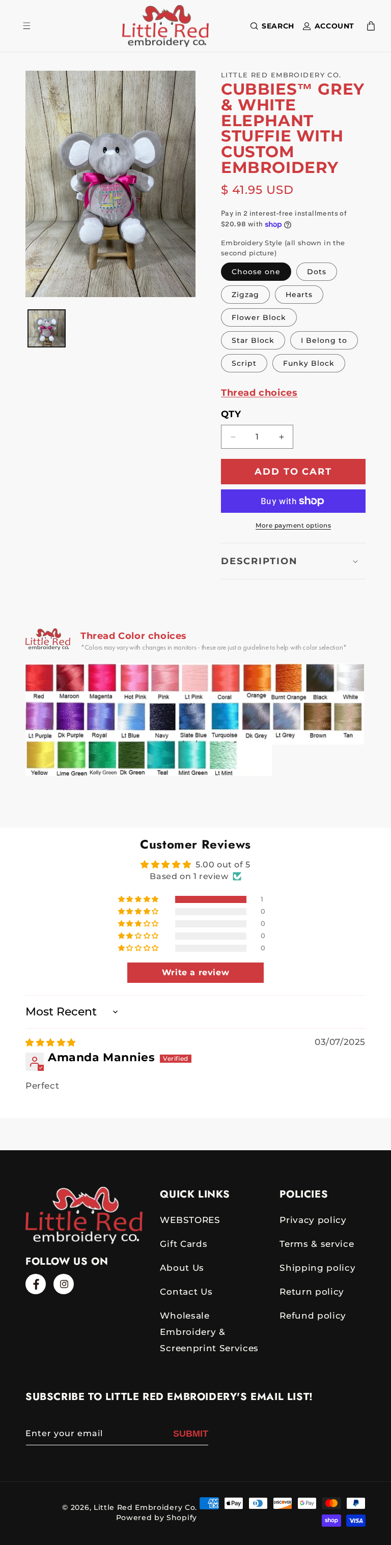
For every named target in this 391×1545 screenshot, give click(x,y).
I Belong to (324, 340)
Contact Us (186, 1292)
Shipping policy (317, 1268)
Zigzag (245, 294)
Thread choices (259, 392)
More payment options (293, 525)
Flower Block (259, 317)
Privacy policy (313, 1220)
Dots (316, 271)
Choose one (256, 271)
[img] (50, 1042)
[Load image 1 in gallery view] (46, 328)
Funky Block (308, 363)
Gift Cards (183, 1244)
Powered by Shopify (156, 1517)
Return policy (312, 1292)
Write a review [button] (195, 972)
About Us (182, 1268)
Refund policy (313, 1315)
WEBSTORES (190, 1220)
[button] (270, 26)
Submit (190, 1434)
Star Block (253, 340)
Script (244, 363)
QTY (231, 414)
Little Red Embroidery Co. (145, 1507)
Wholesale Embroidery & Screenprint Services (209, 1331)
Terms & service (317, 1244)
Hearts (299, 294)
